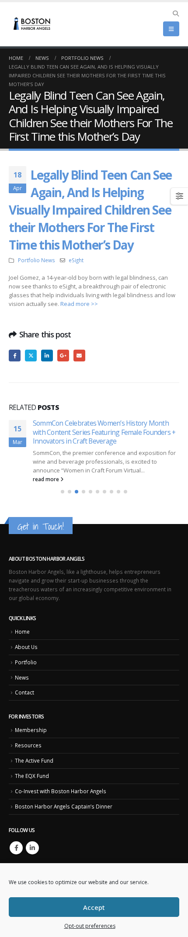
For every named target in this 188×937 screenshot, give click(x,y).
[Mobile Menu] (171, 28)
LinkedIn (47, 355)
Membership (31, 721)
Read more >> (79, 304)
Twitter (31, 355)
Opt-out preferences (89, 926)
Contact (24, 683)
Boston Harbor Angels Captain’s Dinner (63, 797)
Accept (94, 907)
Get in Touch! (40, 517)
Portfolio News (36, 260)
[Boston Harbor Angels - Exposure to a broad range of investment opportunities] (33, 24)
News (22, 668)
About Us (26, 638)
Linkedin (32, 838)
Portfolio (26, 652)
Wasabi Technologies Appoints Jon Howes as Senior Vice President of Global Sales (97, 427)
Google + (63, 355)
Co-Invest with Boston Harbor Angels (60, 782)
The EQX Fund (32, 766)
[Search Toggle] (175, 13)
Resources (28, 736)
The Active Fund (34, 751)
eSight (76, 260)
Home (22, 622)
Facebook (15, 355)
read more (46, 470)
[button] (62, 483)
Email (79, 355)
